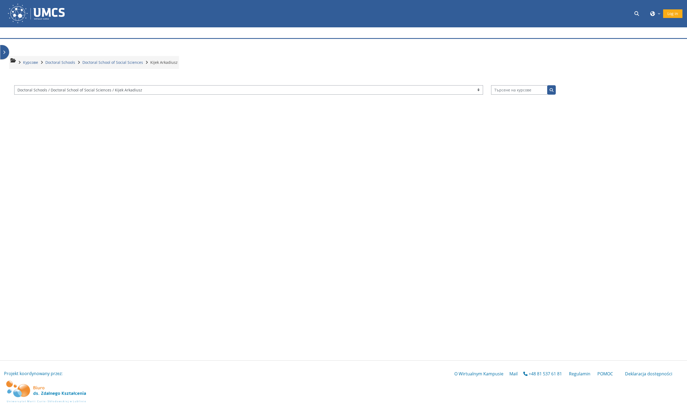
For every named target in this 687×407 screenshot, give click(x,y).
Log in (672, 13)
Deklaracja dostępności (648, 374)
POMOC (605, 374)
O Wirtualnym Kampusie (478, 374)
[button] (637, 13)
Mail (513, 374)
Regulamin (579, 374)
